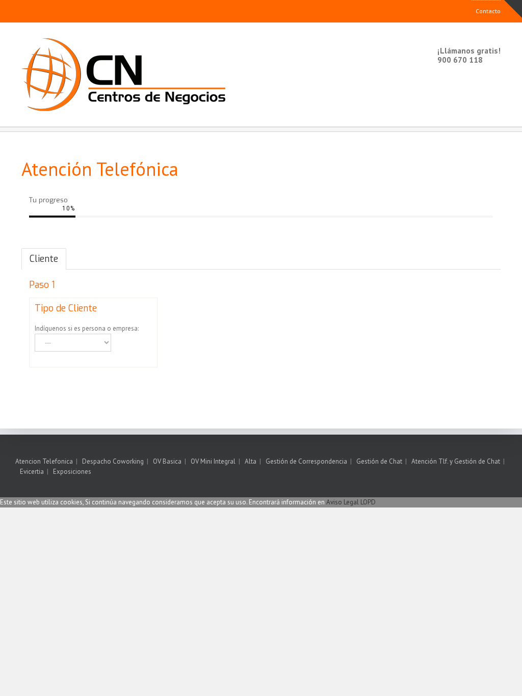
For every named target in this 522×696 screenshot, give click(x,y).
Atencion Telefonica (44, 461)
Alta (250, 461)
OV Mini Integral (213, 461)
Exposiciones (72, 471)
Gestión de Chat (379, 461)
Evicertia (32, 471)
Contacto (488, 11)
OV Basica (167, 461)
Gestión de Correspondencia (306, 461)
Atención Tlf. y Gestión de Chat (455, 461)
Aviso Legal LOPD (351, 502)
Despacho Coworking (113, 461)
